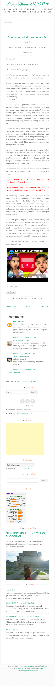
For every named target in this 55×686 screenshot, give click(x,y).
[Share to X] (11, 292)
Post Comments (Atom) (26, 381)
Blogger (44, 666)
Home (27, 306)
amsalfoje (17, 321)
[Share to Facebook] (14, 292)
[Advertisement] (25, 439)
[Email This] (7, 292)
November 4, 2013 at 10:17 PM (24, 337)
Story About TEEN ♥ (27, 4)
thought (38, 299)
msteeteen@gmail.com (22, 413)
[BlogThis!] (9, 292)
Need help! (10, 590)
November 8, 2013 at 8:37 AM (24, 369)
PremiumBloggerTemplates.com (27, 671)
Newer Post (11, 306)
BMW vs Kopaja (12, 629)
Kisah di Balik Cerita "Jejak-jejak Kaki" (20, 603)
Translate (25, 468)
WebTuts (21, 668)
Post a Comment (13, 372)
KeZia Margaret (19, 340)
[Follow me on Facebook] (22, 401)
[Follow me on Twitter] (27, 401)
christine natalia (19, 47)
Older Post (44, 306)
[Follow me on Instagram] (32, 401)
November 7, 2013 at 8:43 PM (24, 353)
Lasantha (40, 668)
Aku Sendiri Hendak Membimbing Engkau (22, 616)
